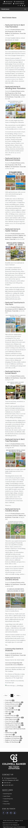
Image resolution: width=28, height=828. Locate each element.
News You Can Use (10, 721)
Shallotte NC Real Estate (12, 33)
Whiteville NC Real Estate (12, 736)
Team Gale (23, 33)
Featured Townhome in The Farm (15, 303)
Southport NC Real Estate (12, 738)
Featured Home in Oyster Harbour (12, 230)
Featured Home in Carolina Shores (12, 510)
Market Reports (9, 732)
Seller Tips (8, 711)
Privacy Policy (6, 803)
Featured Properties (8, 798)
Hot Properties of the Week (13, 31)
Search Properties (7, 793)
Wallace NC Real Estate (11, 742)
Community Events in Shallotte (14, 650)
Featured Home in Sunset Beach (12, 372)
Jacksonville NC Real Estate (13, 702)
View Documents (13, 822)
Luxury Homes (6, 796)
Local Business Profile (11, 709)
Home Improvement (11, 719)
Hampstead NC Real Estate (13, 723)
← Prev (5, 695)
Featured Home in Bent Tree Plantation (15, 26)
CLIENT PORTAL (19, 3)
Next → (19, 695)
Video (6, 713)
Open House (8, 734)
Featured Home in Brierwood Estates (12, 159)
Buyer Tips (8, 708)
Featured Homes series (17, 29)
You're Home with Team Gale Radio (15, 728)
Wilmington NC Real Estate (13, 717)
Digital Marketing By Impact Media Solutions (14, 827)
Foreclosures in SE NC (11, 235)
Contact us (5, 801)
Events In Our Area (16, 653)
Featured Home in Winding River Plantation (15, 87)
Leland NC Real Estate (11, 727)
